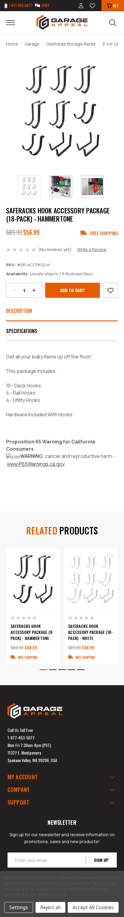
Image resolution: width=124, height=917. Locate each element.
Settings (18, 907)
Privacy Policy (52, 894)
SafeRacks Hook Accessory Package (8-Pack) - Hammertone (32, 632)
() (115, 5)
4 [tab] (71, 669)
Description (19, 310)
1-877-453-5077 (21, 737)
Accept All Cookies (93, 907)
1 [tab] (43, 669)
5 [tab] (81, 669)
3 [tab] (62, 669)
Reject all (50, 907)
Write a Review (92, 249)
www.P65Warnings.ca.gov (36, 464)
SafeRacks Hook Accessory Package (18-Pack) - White (90, 632)
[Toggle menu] (14, 22)
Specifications (21, 331)
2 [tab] (53, 669)
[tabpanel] (33, 606)
